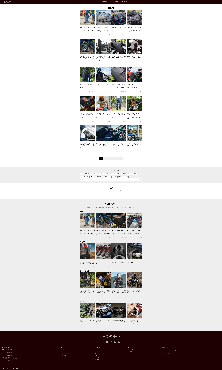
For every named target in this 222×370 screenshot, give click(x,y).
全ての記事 (130, 350)
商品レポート (89, 207)
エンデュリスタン (109, 191)
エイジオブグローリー (120, 191)
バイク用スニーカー (107, 176)
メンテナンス (125, 176)
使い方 (106, 173)
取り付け (111, 173)
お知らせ (113, 207)
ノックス (103, 191)
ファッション (129, 207)
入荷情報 (130, 351)
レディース (124, 207)
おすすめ (94, 173)
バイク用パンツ (98, 176)
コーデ (92, 176)
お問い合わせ (64, 355)
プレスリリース (64, 352)
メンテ (107, 207)
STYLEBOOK (104, 2)
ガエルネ (99, 191)
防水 (81, 173)
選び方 (99, 207)
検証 (96, 207)
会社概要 (63, 350)
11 (121, 158)
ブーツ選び (124, 173)
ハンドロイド (100, 173)
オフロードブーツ (87, 173)
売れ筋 (119, 176)
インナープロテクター (85, 176)
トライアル (117, 173)
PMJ (114, 191)
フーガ (129, 173)
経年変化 (114, 176)
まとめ (134, 207)
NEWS (110, 2)
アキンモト (97, 359)
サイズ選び (134, 173)
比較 (93, 207)
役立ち (103, 207)
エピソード (118, 207)
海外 (110, 207)
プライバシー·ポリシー (66, 354)
